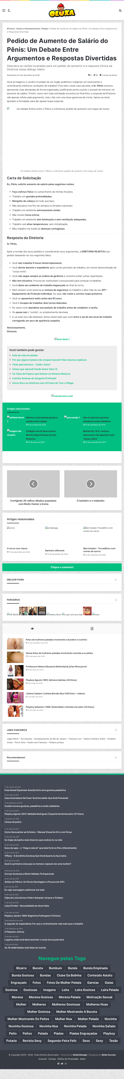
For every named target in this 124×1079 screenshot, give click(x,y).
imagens (49, 990)
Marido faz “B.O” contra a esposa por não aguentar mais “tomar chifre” (98, 435)
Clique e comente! (62, 567)
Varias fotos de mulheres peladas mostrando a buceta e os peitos (59, 653)
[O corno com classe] (24, 535)
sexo (86, 1041)
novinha (111, 1019)
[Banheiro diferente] (62, 537)
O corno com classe (17, 548)
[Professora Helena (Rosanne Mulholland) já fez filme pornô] (15, 670)
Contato (52, 1059)
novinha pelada (75, 1026)
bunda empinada (95, 968)
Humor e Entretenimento (28, 28)
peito (13, 1033)
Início (12, 28)
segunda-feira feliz (62, 1041)
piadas (59, 1033)
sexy (99, 1041)
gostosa (11, 990)
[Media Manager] (42, 614)
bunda (72, 968)
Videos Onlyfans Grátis (94, 739)
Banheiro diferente (54, 550)
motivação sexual (99, 997)
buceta (38, 968)
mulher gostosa (38, 1011)
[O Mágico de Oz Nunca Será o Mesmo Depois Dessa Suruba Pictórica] (15, 435)
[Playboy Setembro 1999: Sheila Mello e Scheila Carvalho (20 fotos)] (15, 711)
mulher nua (63, 1019)
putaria (11, 1041)
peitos (27, 1033)
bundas (45, 975)
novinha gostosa (21, 1026)
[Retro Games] (54, 614)
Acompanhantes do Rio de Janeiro (50, 739)
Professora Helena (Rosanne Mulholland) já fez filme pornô (56, 666)
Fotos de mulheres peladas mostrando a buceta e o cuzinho (56, 639)
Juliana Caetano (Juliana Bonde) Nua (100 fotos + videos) (55, 693)
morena (17, 997)
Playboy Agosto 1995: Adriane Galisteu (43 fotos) (51, 680)
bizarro (21, 968)
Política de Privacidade (67, 1059)
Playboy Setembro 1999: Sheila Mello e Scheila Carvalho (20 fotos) (60, 707)
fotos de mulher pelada (64, 982)
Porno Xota (20, 742)
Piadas (45, 28)
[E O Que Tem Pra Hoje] (72, 614)
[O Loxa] (62, 10)
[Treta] (95, 614)
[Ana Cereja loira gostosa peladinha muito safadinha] (72, 421)
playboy (109, 1033)
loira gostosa (85, 990)
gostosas (30, 990)
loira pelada (110, 990)
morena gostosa (41, 997)
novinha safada (104, 1026)
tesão (113, 1041)
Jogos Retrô (12, 739)
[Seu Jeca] (87, 614)
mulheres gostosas (66, 1004)
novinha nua (48, 1026)
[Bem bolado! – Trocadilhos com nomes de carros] (100, 535)
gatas (109, 982)
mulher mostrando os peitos (28, 1019)
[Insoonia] (32, 614)
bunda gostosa (23, 975)
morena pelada (69, 997)
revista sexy (32, 1041)
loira (65, 990)
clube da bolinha (69, 975)
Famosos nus (75, 739)
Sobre (83, 1059)
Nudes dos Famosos (37, 742)
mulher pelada (88, 1019)
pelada (43, 1033)
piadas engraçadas (83, 1033)
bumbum (55, 968)
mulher (21, 1004)
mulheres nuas (97, 1004)
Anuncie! (43, 1059)
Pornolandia (26, 739)
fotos (37, 982)
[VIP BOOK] (12, 614)
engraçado (19, 982)
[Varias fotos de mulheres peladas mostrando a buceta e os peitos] (15, 657)
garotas (93, 982)
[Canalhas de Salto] (23, 614)
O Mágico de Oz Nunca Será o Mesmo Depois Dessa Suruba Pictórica (41, 435)
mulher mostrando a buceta (76, 1011)
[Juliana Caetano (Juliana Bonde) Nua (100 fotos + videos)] (15, 697)
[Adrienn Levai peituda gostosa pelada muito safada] (15, 421)
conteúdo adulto (99, 975)
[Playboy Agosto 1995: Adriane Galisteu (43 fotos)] (15, 684)
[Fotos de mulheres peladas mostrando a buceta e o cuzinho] (15, 643)
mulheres (39, 1004)
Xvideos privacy (56, 742)
